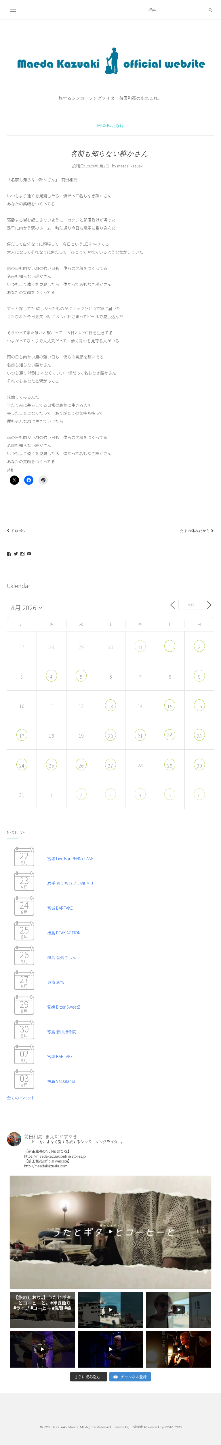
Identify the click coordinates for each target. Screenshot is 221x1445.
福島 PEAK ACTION (64, 933)
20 (110, 735)
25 (51, 765)
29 (169, 765)
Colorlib (136, 1426)
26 (81, 765)
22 (169, 734)
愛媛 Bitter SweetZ (63, 1007)
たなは (118, 125)
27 (110, 765)
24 (21, 765)
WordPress (173, 1426)
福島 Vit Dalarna (61, 1081)
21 (140, 735)
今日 (190, 604)
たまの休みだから (195, 530)
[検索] (210, 9)
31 (140, 647)
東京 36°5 (55, 982)
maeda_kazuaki (130, 166)
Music (104, 125)
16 (199, 706)
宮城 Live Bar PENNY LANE (70, 858)
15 (169, 706)
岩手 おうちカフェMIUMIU (70, 883)
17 (21, 735)
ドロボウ (18, 530)
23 (199, 735)
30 (199, 765)
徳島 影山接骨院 (61, 1031)
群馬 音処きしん (61, 957)
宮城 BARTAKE (60, 908)
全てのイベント (21, 1098)
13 (110, 706)
